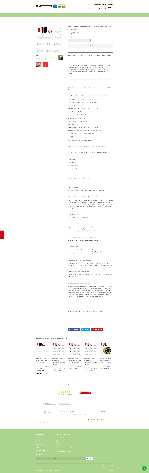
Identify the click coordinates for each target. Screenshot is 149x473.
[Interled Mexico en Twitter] (103, 465)
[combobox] (50, 403)
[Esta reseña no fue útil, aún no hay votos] (103, 419)
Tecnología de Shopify (54, 470)
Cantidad (70, 37)
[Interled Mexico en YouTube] (112, 465)
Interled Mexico (43, 470)
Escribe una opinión (85, 393)
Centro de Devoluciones (63, 451)
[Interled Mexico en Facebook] (106, 465)
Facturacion (59, 445)
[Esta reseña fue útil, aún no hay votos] (101, 419)
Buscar (58, 440)
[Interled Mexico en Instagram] (109, 465)
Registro (89, 458)
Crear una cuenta (108, 4)
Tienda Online (60, 438)
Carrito (109, 8)
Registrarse (97, 4)
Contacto (58, 442)
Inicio (37, 19)
